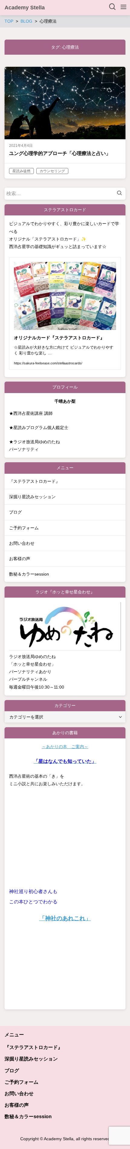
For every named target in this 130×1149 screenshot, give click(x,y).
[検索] (120, 194)
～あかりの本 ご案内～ (65, 746)
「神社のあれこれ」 (65, 918)
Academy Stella (25, 8)
